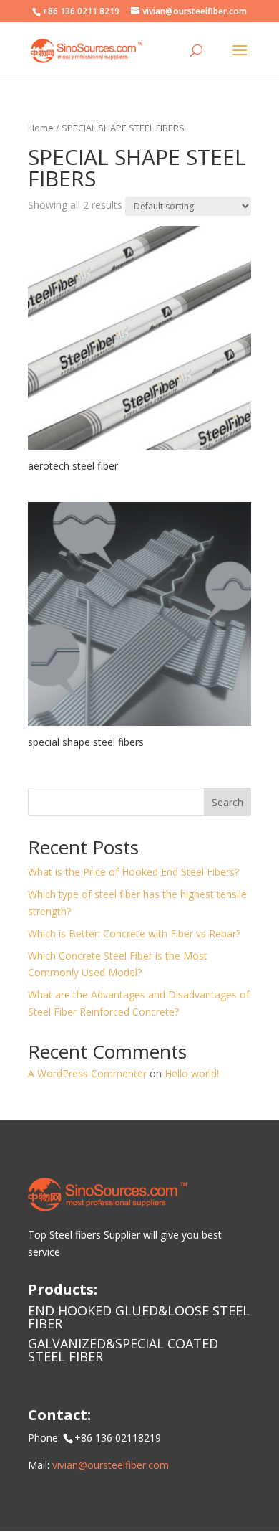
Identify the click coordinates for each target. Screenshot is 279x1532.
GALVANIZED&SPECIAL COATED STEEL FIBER (123, 1350)
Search (227, 802)
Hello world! (192, 1073)
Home (41, 127)
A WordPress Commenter (87, 1073)
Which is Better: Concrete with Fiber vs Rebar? (134, 933)
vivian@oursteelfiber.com (110, 1465)
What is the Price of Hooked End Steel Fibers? (133, 872)
